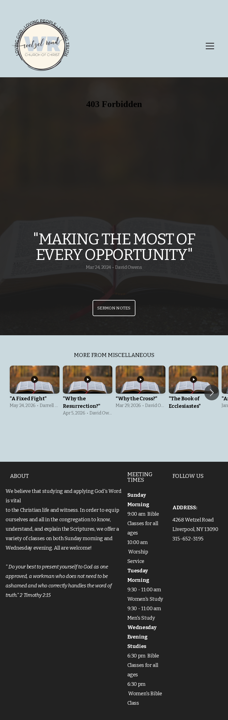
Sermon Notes (114, 308)
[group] (35, 389)
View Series (114, 435)
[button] (211, 392)
